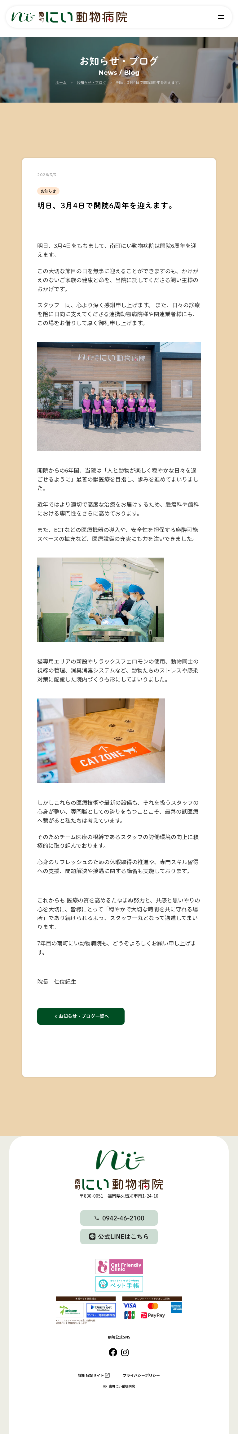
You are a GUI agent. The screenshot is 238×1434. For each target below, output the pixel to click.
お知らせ (48, 191)
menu (221, 17)
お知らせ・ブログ (91, 82)
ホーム (61, 82)
